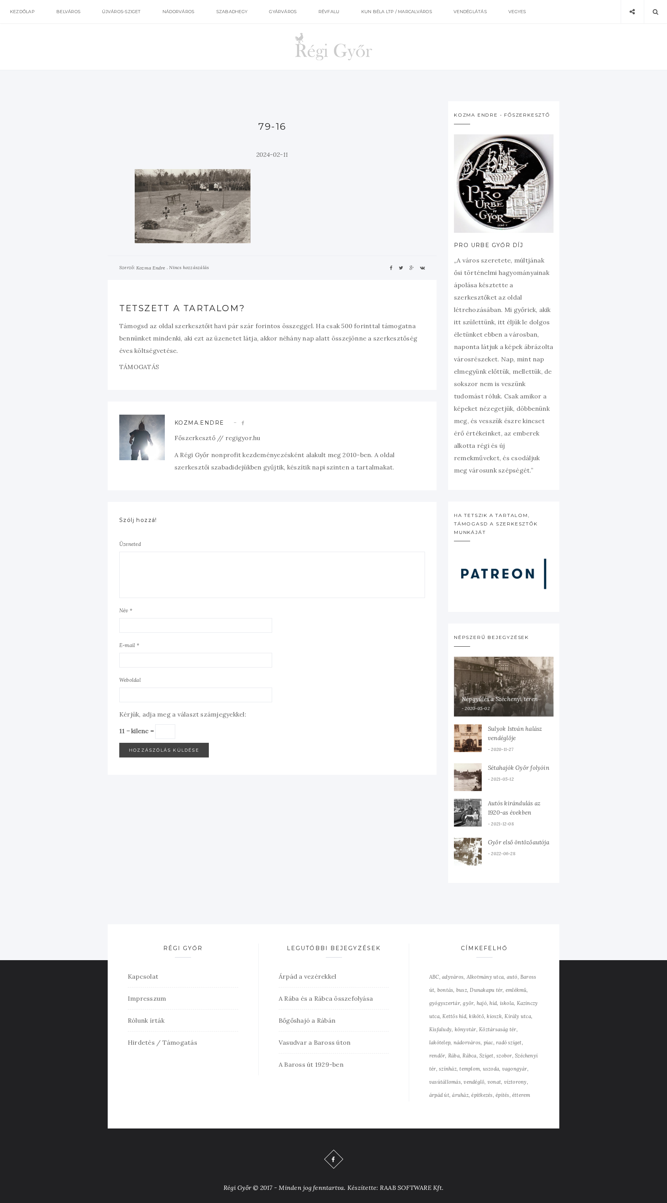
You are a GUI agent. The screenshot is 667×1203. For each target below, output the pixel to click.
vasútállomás (445, 1082)
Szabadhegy (231, 11)
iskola (507, 1003)
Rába (454, 1055)
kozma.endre (199, 422)
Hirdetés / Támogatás (162, 1042)
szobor (504, 1055)
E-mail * (129, 645)
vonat (494, 1082)
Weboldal (130, 680)
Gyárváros (282, 11)
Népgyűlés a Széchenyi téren (500, 699)
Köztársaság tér (497, 1029)
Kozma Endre (151, 268)
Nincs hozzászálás (189, 267)
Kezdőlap (22, 11)
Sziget (486, 1055)
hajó (482, 1003)
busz (461, 990)
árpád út (439, 1095)
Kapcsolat (143, 976)
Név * (125, 610)
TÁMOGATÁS (139, 367)
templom (469, 1069)
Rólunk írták (146, 1020)
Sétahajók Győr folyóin (518, 767)
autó (512, 977)
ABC (434, 977)
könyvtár (465, 1029)
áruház (460, 1095)
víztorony (515, 1082)
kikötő (476, 1016)
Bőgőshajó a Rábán (307, 1020)
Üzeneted (130, 544)
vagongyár (514, 1069)
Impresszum (147, 998)
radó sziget (509, 1042)
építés (502, 1095)
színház (448, 1069)
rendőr (437, 1055)
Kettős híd (454, 1016)
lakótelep (439, 1042)
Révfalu (329, 11)
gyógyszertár (444, 1003)
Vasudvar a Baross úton (314, 1042)
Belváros (68, 11)
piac (488, 1042)
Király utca (517, 1016)
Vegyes (517, 11)
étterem (521, 1095)
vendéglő (474, 1082)
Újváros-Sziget (121, 11)
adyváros (453, 977)
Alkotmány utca (485, 977)
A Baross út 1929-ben (311, 1064)
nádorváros (467, 1042)
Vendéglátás (470, 11)
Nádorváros (178, 11)
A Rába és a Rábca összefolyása (326, 998)
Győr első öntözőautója (518, 842)
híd (493, 1003)
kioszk (494, 1016)
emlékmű (516, 990)
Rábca (469, 1055)
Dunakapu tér (486, 990)
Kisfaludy (440, 1029)
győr (468, 1003)
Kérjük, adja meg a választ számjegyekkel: (182, 714)
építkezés (482, 1095)
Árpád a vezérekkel (307, 976)
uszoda (491, 1069)
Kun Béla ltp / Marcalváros (396, 11)
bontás (445, 990)
